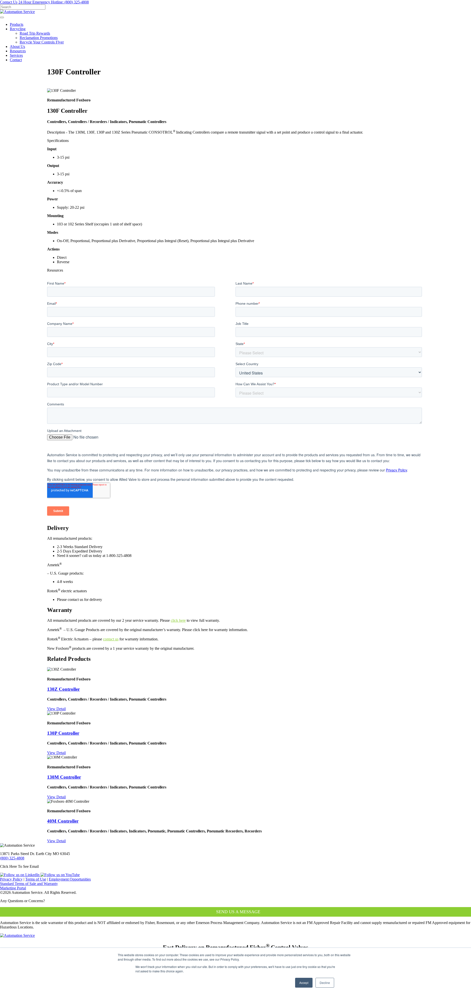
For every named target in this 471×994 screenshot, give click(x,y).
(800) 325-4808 (53, 2)
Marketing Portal (13, 888)
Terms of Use (35, 879)
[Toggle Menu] (2, 17)
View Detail (56, 709)
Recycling (18, 29)
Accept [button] (303, 982)
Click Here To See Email (19, 866)
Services (16, 55)
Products (16, 24)
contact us (110, 639)
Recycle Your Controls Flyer (42, 42)
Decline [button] (325, 982)
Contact (16, 60)
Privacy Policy (11, 879)
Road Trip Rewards (35, 33)
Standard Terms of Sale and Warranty (29, 884)
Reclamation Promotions (39, 38)
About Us (17, 46)
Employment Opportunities (70, 879)
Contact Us (8, 2)
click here (178, 620)
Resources (18, 51)
